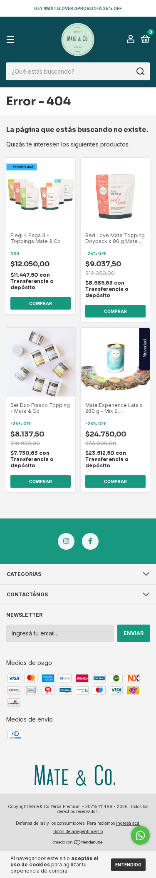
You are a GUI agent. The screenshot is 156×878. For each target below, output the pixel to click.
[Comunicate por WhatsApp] (140, 835)
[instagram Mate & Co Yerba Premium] (66, 541)
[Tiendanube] (78, 842)
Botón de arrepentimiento (78, 831)
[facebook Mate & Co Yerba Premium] (90, 541)
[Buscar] (140, 71)
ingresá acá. (128, 823)
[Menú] (11, 39)
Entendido (128, 864)
